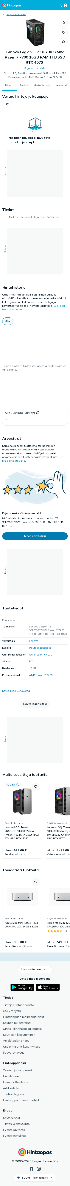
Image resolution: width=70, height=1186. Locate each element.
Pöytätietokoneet (16, 14)
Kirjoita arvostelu (35, 68)
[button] (64, 23)
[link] (22, 819)
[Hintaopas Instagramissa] (39, 1168)
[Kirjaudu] (65, 5)
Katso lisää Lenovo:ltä (16, 690)
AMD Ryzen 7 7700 (40, 675)
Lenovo (33, 641)
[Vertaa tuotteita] (64, 42)
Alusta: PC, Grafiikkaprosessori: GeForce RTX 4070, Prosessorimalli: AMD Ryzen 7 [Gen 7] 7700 (35, 75)
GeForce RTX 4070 (40, 654)
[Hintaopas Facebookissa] (31, 1168)
